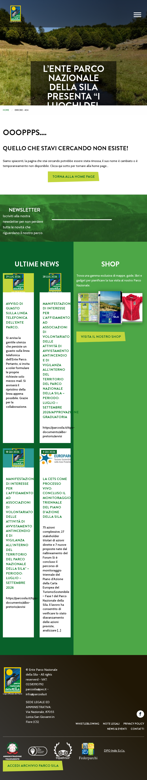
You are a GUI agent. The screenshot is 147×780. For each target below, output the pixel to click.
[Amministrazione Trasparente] (12, 750)
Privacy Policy (133, 724)
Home (6, 110)
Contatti (137, 729)
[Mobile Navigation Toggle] (137, 15)
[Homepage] (14, 17)
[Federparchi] (88, 750)
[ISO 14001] (37, 750)
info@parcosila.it (36, 694)
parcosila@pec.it (36, 689)
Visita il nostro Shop (101, 336)
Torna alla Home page (73, 176)
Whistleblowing (87, 724)
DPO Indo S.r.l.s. (114, 750)
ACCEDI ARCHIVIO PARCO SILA (33, 765)
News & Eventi (117, 729)
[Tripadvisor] (63, 750)
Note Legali (111, 724)
